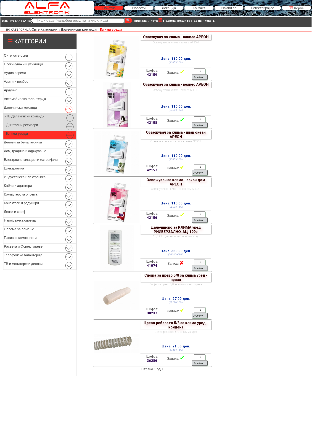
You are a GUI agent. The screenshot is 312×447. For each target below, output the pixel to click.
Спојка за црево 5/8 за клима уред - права (175, 277)
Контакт (199, 8)
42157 (152, 170)
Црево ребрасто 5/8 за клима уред (175, 331)
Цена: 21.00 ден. (176, 346)
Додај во (198, 77)
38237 (152, 313)
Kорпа (298, 8)
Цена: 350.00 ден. (176, 251)
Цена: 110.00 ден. (176, 59)
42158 (152, 123)
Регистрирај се (262, 8)
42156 (152, 218)
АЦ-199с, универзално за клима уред (176, 236)
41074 (152, 266)
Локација (169, 8)
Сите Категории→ (46, 29)
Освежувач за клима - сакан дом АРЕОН (175, 182)
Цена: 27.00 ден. (176, 299)
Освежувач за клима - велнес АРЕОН (176, 84)
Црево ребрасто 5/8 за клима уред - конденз (176, 325)
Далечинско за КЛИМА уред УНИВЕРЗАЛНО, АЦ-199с (176, 229)
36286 (152, 361)
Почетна (109, 8)
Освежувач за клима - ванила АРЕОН (176, 37)
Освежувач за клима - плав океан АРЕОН (176, 134)
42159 (152, 75)
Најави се (228, 8)
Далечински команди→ (80, 29)
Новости (138, 8)
